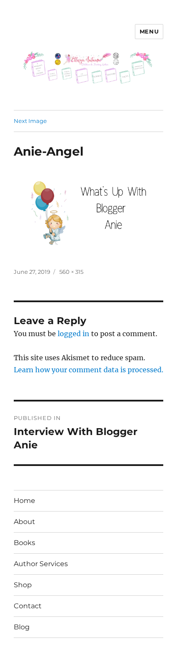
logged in (73, 333)
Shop (23, 585)
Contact (28, 606)
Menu (149, 31)
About (24, 522)
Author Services (41, 564)
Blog (22, 627)
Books (24, 543)
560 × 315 (71, 271)
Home (24, 500)
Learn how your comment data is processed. (88, 369)
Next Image (30, 120)
